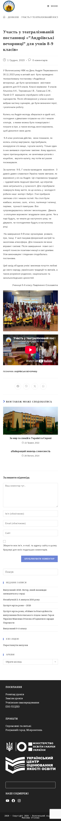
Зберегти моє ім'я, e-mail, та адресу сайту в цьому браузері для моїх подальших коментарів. (30, 547)
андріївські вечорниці (25, 371)
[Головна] (4, 17)
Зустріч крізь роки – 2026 (17, 605)
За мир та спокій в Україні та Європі (30, 438)
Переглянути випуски (15, 645)
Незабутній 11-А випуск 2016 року (21, 599)
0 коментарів (40, 60)
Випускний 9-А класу (15, 628)
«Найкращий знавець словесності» (30, 451)
